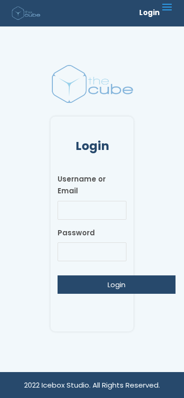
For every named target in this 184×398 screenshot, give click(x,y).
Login (149, 12)
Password (76, 233)
